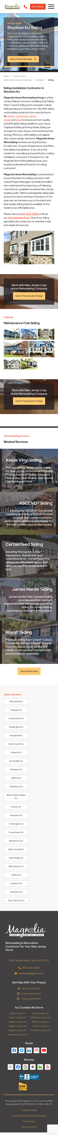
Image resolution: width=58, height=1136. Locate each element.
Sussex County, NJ (40, 1013)
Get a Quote (38, 6)
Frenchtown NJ (16, 832)
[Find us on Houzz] (29, 1086)
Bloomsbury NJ (16, 866)
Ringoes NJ (16, 709)
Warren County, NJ (40, 1022)
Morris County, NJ (17, 1017)
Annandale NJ (16, 761)
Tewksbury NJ (16, 786)
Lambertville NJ (16, 718)
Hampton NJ (16, 815)
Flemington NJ (16, 823)
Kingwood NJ (16, 735)
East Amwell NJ (16, 744)
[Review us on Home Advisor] (33, 1067)
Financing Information (31, 998)
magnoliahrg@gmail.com (30, 973)
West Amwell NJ (16, 849)
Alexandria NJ (16, 701)
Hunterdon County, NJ (40, 1030)
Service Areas (19, 76)
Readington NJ (16, 726)
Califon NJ (16, 874)
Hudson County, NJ (17, 1026)
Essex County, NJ (17, 1013)
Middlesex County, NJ (40, 1017)
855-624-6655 (30, 214)
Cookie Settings (29, 1110)
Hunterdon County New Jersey (18, 79)
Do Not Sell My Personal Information (29, 1115)
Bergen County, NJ (17, 1030)
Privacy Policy (29, 1121)
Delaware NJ (16, 892)
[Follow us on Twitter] (22, 1050)
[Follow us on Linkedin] (29, 1050)
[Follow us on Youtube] (44, 1050)
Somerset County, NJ (17, 1034)
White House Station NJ (16, 797)
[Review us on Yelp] (47, 1067)
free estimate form (19, 217)
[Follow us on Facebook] (14, 1050)
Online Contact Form (31, 993)
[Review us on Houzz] (40, 1067)
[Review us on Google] (25, 1067)
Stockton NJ (16, 769)
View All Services (29, 671)
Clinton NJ (16, 806)
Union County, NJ (40, 1026)
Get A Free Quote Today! (29, 296)
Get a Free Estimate (31, 988)
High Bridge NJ (16, 857)
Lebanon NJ (16, 883)
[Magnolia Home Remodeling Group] (12, 7)
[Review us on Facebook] (18, 1067)
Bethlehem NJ (16, 840)
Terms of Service (29, 1126)
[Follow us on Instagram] (36, 1050)
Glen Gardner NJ (16, 900)
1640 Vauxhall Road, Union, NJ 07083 (29, 960)
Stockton (40, 79)
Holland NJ (16, 752)
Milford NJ (16, 778)
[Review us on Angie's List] (10, 1067)
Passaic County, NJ (17, 1022)
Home (6, 76)
